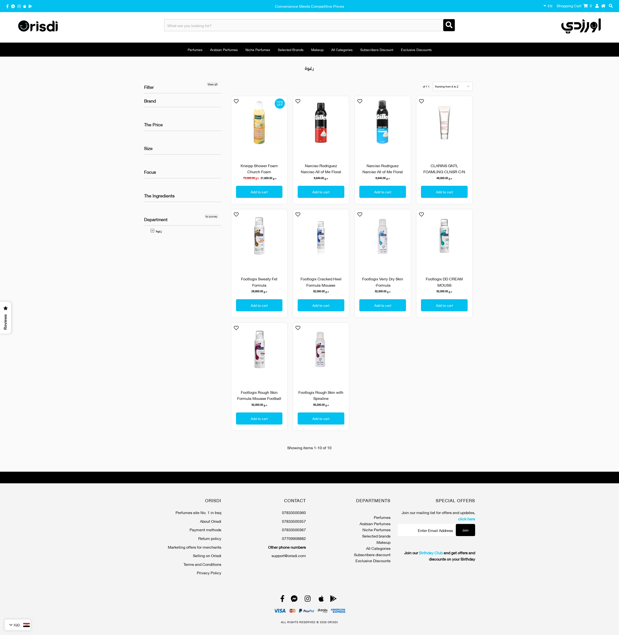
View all (212, 84)
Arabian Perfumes (224, 49)
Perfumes (195, 49)
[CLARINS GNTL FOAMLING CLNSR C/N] (444, 126)
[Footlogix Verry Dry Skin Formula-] (383, 240)
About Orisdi (210, 520)
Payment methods (205, 529)
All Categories (342, 49)
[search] (611, 5)
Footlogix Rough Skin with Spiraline (320, 395)
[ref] (13, 5)
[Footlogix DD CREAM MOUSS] (444, 240)
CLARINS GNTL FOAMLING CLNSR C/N (444, 168)
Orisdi (333, 622)
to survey (211, 216)
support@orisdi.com (289, 555)
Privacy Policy (209, 572)
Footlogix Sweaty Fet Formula (259, 281)
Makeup (317, 49)
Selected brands (290, 49)
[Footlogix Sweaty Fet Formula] (259, 240)
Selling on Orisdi (207, 555)
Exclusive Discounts (416, 49)
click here (466, 518)
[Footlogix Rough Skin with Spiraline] (321, 353)
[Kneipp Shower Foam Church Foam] (259, 126)
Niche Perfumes (257, 49)
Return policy (209, 538)
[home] (603, 5)
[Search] (449, 25)
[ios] (24, 5)
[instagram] (19, 5)
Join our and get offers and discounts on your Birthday (439, 555)
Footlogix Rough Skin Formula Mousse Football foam (259, 398)
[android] (30, 5)
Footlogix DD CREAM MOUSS (444, 281)
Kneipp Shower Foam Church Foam (259, 168)
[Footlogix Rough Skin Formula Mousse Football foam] (259, 353)
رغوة (156, 230)
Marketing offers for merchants (194, 546)
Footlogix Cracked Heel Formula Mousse (321, 281)
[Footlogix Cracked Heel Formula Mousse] (321, 240)
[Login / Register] (597, 5)
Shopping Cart (574, 5)
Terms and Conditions (202, 564)
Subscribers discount (376, 49)
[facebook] (7, 5)
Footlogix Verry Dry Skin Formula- (382, 281)
